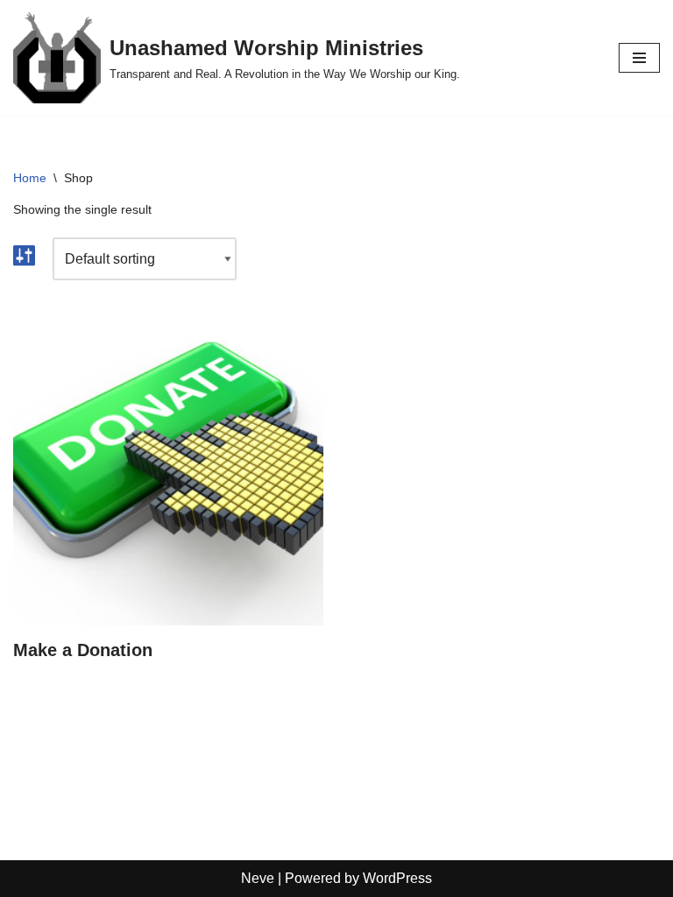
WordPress (397, 878)
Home (29, 178)
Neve (257, 878)
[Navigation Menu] (639, 58)
